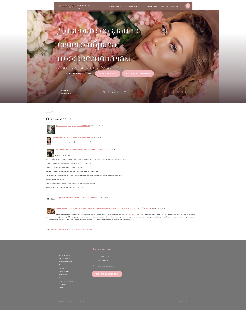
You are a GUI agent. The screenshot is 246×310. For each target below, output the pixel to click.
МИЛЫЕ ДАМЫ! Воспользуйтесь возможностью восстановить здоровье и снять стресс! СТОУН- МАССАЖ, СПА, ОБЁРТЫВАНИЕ (104, 208)
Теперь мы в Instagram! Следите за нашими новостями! (77, 197)
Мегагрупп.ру (183, 301)
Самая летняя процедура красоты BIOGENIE (73, 126)
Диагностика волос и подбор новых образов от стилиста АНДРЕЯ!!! (80, 149)
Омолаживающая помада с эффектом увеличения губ (72, 137)
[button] (187, 5)
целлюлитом (133, 214)
